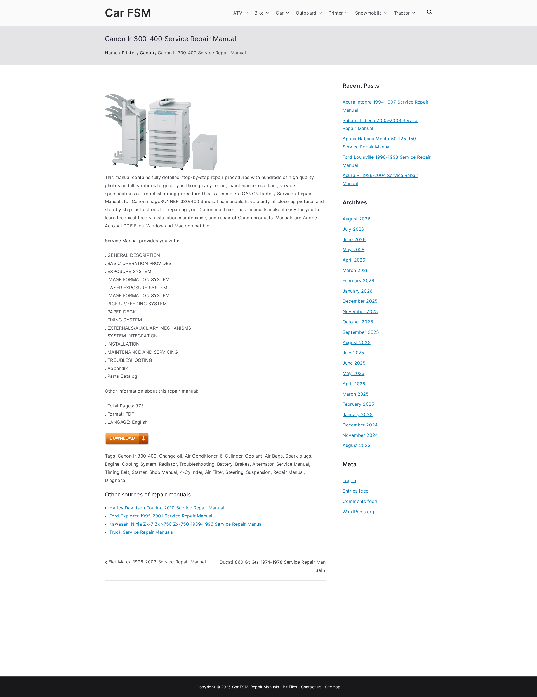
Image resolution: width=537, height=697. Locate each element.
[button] (245, 13)
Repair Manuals (264, 686)
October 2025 (358, 322)
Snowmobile (368, 13)
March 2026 (356, 270)
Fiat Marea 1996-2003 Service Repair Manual (157, 562)
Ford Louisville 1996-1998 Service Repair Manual (387, 161)
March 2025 (356, 394)
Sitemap (332, 686)
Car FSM (128, 13)
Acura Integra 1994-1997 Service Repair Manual (385, 106)
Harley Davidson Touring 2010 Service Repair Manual (166, 507)
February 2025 (358, 404)
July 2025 (353, 352)
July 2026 (353, 229)
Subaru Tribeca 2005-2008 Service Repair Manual (380, 124)
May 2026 (353, 249)
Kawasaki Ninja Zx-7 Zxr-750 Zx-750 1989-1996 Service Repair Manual (186, 524)
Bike (259, 13)
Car (279, 13)
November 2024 (360, 435)
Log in (349, 480)
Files (293, 686)
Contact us (311, 686)
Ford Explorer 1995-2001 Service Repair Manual (160, 516)
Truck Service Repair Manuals (141, 532)
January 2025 (358, 414)
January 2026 (358, 291)
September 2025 (361, 332)
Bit (285, 686)
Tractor (402, 13)
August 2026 (357, 219)
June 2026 (354, 239)
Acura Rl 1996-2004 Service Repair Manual (380, 179)
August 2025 (357, 342)
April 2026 (354, 260)
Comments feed (360, 501)
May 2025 (353, 373)
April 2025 (354, 383)
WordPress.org (358, 511)
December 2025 (360, 301)
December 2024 (360, 425)
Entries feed (356, 491)
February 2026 (358, 280)
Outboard (306, 13)
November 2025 (360, 311)
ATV (237, 13)
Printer (336, 13)
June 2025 (354, 363)
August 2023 (357, 445)
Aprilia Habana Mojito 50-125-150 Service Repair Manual (379, 143)
